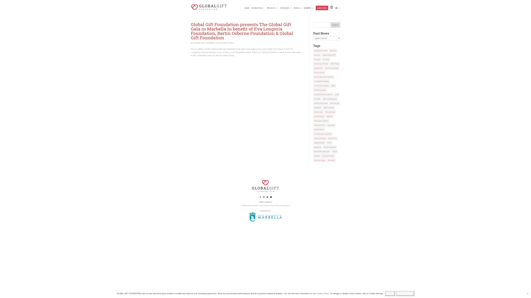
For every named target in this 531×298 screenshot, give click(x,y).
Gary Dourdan (320, 90)
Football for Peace (321, 81)
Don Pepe (335, 64)
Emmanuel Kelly (331, 68)
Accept (390, 293)
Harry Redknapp (329, 99)
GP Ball (317, 99)
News (231, 43)
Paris (329, 143)
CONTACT (268, 202)
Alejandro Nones (320, 51)
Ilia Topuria (334, 103)
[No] (527, 293)
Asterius (333, 51)
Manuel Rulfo (319, 125)
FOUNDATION (256, 8)
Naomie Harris (320, 138)
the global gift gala (321, 151)
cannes (317, 55)
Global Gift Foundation (204, 43)
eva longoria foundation (323, 77)
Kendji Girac (330, 112)
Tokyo (334, 151)
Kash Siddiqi (329, 108)
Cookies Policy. (323, 293)
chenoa (317, 59)
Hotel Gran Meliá (320, 103)
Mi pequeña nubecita (322, 134)
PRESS (296, 8)
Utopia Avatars (328, 156)
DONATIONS (322, 8)
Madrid (329, 116)
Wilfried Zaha (319, 160)
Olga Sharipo (319, 143)
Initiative (317, 108)
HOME (246, 8)
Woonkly (331, 160)
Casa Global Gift (329, 55)
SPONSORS (284, 8)
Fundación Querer (321, 86)
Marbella (331, 125)
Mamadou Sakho (321, 121)
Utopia (317, 156)
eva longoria (319, 72)
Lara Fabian (319, 116)
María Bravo (319, 129)
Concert (326, 59)
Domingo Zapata (321, 64)
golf (336, 94)
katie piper (318, 112)
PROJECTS (271, 8)
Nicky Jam (332, 138)
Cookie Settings (405, 293)
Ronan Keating (330, 147)
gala (333, 86)
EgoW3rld (318, 68)
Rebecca (317, 147)
